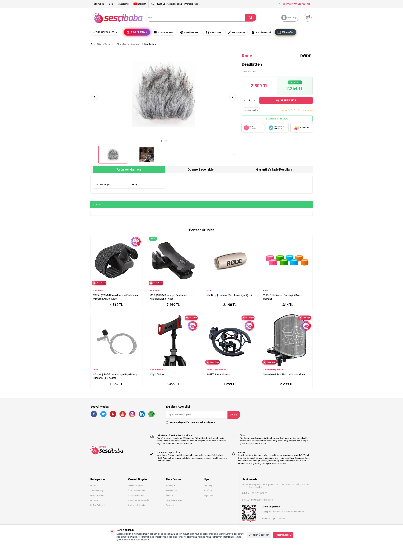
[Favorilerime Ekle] (138, 255)
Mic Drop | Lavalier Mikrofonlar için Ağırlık (229, 295)
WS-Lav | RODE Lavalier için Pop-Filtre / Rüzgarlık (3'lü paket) (115, 376)
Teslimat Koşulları (136, 485)
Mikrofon (122, 44)
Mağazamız (123, 4)
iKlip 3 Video (157, 374)
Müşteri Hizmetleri (174, 500)
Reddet (171, 537)
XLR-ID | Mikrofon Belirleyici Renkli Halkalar (282, 297)
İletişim (169, 495)
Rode (247, 55)
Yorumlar (97, 204)
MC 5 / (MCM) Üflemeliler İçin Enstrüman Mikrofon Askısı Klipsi (115, 297)
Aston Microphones (216, 369)
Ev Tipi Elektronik (98, 505)
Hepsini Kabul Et (283, 535)
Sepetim (170, 505)
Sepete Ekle (289, 100)
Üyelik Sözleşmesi (136, 490)
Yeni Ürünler (171, 490)
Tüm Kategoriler (105, 32)
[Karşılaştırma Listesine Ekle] (138, 250)
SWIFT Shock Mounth (218, 374)
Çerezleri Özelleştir (259, 535)
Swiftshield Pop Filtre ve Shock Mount (284, 374)
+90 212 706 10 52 (259, 493)
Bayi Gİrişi (208, 495)
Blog (111, 4)
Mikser (93, 485)
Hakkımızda (98, 4)
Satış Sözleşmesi (136, 495)
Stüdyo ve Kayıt (97, 490)
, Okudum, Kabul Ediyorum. (193, 422)
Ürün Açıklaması (129, 169)
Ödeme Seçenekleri (201, 169)
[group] (163, 94)
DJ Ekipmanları (97, 495)
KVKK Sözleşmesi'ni (179, 422)
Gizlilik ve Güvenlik (136, 505)
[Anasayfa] (91, 44)
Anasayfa (170, 485)
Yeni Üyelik (209, 490)
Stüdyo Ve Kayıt (105, 44)
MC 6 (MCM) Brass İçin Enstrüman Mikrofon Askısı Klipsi (168, 297)
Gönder (234, 414)
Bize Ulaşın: (296, 4)
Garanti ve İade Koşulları (274, 169)
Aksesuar (136, 44)
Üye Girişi (208, 485)
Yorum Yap (308, 110)
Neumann (98, 290)
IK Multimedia (156, 369)
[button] (161, 141)
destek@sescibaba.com (262, 500)
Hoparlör (94, 500)
